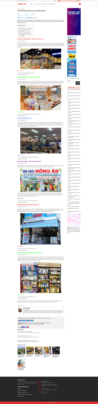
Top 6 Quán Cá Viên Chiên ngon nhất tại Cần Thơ (74, 115)
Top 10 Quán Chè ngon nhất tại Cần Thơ (74, 134)
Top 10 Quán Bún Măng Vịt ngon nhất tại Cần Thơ (74, 140)
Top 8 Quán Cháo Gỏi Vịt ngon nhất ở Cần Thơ (74, 103)
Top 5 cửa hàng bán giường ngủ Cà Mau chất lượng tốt (73, 196)
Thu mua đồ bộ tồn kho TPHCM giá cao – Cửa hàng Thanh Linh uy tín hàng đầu (74, 203)
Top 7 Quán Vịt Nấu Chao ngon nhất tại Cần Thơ (74, 193)
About (19, 305)
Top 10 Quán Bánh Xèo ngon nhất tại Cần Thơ (74, 181)
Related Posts (22, 35)
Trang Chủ (31, 4)
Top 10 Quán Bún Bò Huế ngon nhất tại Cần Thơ (74, 165)
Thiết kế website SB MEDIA (51, 402)
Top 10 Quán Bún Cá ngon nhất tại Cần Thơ (73, 153)
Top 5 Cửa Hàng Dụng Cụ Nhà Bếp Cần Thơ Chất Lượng (26, 340)
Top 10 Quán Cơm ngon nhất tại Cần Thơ (74, 162)
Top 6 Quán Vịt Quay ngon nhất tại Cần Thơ (73, 106)
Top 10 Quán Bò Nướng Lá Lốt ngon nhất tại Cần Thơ (74, 168)
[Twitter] (62, 308)
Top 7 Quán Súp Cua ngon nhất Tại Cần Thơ (73, 146)
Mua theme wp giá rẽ (28, 384)
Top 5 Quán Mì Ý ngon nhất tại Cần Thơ (73, 93)
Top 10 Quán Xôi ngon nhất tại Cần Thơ (73, 209)
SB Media (27, 309)
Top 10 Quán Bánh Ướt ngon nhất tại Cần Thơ (74, 159)
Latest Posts (23, 305)
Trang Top (42, 300)
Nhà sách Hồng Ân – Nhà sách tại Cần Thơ (25, 31)
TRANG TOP (21, 4)
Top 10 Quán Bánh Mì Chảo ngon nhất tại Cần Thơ (74, 112)
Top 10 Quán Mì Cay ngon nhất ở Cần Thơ (74, 96)
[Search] (80, 4)
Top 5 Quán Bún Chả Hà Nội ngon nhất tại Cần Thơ (74, 118)
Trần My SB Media (28, 15)
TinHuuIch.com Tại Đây (75, 78)
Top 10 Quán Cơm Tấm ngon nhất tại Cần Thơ (74, 199)
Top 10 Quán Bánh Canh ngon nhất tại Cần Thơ (74, 184)
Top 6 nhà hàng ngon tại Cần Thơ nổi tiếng (24, 331)
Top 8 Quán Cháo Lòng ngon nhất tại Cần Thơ (74, 156)
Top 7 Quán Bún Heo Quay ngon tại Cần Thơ (73, 187)
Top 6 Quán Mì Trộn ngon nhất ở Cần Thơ (74, 99)
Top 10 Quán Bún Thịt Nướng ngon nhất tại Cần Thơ (73, 143)
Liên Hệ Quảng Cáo (52, 4)
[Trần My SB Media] (20, 310)
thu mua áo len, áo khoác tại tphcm (74, 206)
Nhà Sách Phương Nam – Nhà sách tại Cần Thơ (26, 28)
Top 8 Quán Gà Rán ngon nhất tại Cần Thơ (74, 90)
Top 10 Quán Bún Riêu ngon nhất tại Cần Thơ (74, 174)
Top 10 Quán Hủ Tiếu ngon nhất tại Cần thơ (73, 212)
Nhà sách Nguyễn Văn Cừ (22, 30)
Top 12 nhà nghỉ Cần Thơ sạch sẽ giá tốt (24, 335)
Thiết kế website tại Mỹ (71, 7)
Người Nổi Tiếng (45, 4)
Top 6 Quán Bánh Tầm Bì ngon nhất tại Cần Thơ (74, 171)
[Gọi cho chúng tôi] (56, 0)
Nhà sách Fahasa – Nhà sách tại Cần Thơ (25, 29)
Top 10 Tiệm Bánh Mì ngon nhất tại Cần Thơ (73, 190)
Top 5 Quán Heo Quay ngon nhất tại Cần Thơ (74, 109)
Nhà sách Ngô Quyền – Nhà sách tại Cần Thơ (25, 34)
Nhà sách (19, 20)
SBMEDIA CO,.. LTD (50, 382)
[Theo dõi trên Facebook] (53, 0)
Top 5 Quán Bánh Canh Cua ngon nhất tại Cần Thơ (74, 131)
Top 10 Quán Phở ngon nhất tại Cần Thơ (74, 149)
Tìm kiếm (68, 80)
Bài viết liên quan (22, 36)
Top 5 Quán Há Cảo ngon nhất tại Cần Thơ (74, 128)
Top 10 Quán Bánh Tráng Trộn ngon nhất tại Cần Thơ (74, 137)
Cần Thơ (32, 15)
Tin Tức (34, 4)
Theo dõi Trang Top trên (29, 17)
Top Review (39, 4)
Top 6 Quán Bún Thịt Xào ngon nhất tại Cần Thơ (74, 124)
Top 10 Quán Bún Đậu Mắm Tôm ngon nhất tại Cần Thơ (74, 121)
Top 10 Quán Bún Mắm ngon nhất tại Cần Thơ (74, 178)
